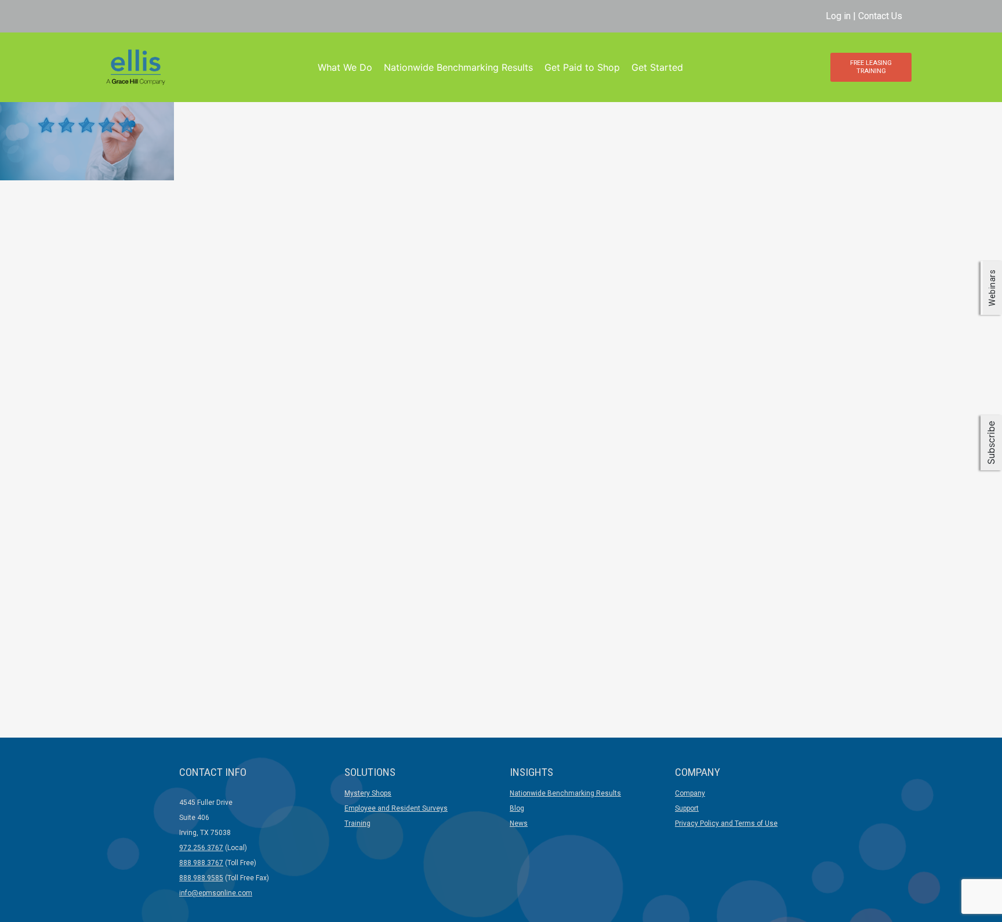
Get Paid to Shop (582, 67)
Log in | (842, 15)
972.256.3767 (201, 848)
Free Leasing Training (871, 67)
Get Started (657, 67)
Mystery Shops (367, 793)
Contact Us (880, 15)
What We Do (345, 67)
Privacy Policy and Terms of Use (726, 823)
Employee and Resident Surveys (396, 808)
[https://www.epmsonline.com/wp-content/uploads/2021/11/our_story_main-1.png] (87, 134)
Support (687, 808)
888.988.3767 (201, 863)
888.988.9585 (201, 878)
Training (357, 823)
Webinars (992, 287)
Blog (517, 808)
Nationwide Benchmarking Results (458, 67)
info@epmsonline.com (215, 893)
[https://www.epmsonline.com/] (135, 66)
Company (690, 793)
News (519, 823)
